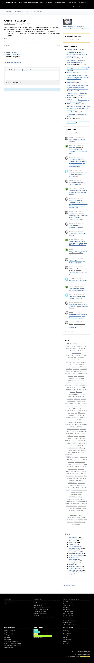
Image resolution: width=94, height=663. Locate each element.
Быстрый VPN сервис (9, 630)
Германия (82, 499)
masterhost (70, 82)
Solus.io (77, 466)
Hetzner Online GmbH (72, 403)
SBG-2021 (77, 459)
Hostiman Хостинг (71, 60)
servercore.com (77, 464)
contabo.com (83, 371)
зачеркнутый (11, 70)
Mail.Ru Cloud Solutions (73, 429)
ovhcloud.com (76, 443)
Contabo (76, 371)
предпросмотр (17, 82)
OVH (86, 440)
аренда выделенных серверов (79, 490)
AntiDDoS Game (72, 357)
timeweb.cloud (79, 476)
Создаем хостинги (9, 647)
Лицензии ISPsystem (74, 552)
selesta (69, 112)
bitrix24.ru (71, 364)
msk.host (83, 433)
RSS (78, 39)
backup (78, 362)
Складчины (8, 11)
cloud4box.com (82, 367)
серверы (83, 517)
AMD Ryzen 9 (73, 350)
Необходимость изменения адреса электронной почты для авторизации (78, 325)
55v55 (88, 653)
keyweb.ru (70, 419)
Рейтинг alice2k (38, 605)
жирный (7, 70)
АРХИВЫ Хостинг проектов (41, 609)
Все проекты (37, 602)
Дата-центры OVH (74, 537)
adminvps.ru (73, 346)
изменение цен (82, 506)
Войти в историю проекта (40, 613)
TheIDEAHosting (70, 476)
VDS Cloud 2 (66, 609)
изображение (22, 70)
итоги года (69, 508)
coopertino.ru (68, 373)
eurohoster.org (69, 385)
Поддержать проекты (69, 585)
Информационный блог (40, 604)
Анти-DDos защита (68, 602)
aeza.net (79, 346)
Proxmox (83, 450)
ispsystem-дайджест (70, 417)
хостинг (70, 522)
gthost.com (70, 399)
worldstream (81, 483)
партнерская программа (81, 513)
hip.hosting (84, 403)
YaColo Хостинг (73, 559)
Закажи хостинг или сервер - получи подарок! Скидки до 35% (78, 108)
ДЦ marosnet (83, 503)
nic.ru (66, 441)
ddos (75, 376)
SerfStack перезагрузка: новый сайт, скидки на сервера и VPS (77, 54)
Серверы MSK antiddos (69, 624)
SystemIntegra (76, 473)
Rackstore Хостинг (74, 557)
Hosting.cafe (7, 637)
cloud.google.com (71, 367)
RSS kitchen (74, 28)
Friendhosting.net (73, 394)
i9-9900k (80, 406)
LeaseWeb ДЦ (73, 564)
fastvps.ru (84, 385)
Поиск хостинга (8, 639)
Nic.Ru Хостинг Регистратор (76, 555)
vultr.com (71, 480)
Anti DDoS (80, 350)
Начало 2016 (66, 632)
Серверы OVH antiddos (69, 621)
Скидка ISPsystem (18, 11)
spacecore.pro (72, 469)
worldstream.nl (72, 485)
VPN (81, 478)
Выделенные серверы (76, 497)
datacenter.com (82, 373)
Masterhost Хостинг (72, 85)
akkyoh (68, 103)
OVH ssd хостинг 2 (68, 615)
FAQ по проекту (83, 2)
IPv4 (72, 413)
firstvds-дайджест (72, 390)
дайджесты (86, 28)
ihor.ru (74, 408)
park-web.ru (80, 445)
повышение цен (72, 515)
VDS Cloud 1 (66, 607)
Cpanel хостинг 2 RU (68, 605)
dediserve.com (72, 380)
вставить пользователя (27, 70)
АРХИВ (80, 28)
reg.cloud (85, 455)
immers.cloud (80, 408)
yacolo (67, 487)
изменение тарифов (71, 506)
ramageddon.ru (77, 455)
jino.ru (85, 417)
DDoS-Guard (81, 376)
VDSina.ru (75, 478)
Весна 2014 (66, 636)
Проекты (28, 11)
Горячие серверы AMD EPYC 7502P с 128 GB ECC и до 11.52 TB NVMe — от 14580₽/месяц (78, 243)
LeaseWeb (80, 422)
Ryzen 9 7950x (69, 459)
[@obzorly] (67, 22)
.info (89, 654)
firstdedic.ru (77, 387)
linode (76, 424)
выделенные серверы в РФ (29, 42)
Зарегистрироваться (84, 7)
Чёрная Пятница (79, 522)
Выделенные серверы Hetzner (12, 54)
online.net (80, 441)
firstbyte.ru (70, 387)
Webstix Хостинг (71, 121)
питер (20, 42)
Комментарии (69, 133)
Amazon (85, 346)
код (20, 70)
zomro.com (83, 487)
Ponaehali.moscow (72, 448)
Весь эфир (67, 332)
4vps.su (83, 344)
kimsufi (76, 419)
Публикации (78, 133)
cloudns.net (83, 369)
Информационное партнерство (42, 607)
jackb (70, 170)
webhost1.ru (79, 480)
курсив (9, 70)
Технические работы (81, 519)
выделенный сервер (73, 499)
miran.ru (77, 433)
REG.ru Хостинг (73, 541)
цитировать (17, 70)
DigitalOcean (80, 380)
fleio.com (72, 392)
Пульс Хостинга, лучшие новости (12, 643)
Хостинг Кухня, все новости (11, 641)
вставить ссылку (25, 70)
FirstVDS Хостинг (73, 542)
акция (67, 490)
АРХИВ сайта (72, 2)
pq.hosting (82, 448)
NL (70, 440)
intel (69, 413)
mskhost (70, 436)
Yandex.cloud (74, 487)
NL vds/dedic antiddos (69, 611)
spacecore (83, 466)
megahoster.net (83, 431)
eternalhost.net (83, 382)
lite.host (72, 426)
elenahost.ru (68, 382)
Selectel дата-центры (75, 539)
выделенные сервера (76, 494)
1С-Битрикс (77, 343)
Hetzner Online (81, 401)
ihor (70, 408)
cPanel (75, 373)
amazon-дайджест (71, 348)
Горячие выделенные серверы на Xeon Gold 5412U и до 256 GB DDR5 (78, 192)
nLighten (74, 440)
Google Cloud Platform (74, 396)
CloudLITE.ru (76, 369)
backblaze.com (70, 362)
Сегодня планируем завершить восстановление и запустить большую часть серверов (78, 316)
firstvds (83, 387)
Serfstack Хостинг (71, 52)
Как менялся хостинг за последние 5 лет (44, 617)
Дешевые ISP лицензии (69, 617)
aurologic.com (79, 360)
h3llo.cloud (77, 399)
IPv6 (76, 413)
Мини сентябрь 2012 (68, 639)
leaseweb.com (69, 424)
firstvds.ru (82, 390)
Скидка (68, 519)
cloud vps (81, 364)
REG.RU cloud (75, 457)
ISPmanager (81, 413)
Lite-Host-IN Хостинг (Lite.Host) (75, 106)
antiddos (84, 355)
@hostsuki (66, 26)
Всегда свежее (38, 11)
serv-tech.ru (68, 464)
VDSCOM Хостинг (71, 100)
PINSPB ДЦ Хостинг (9, 24)
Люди (42, 2)
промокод (81, 515)
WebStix (69, 118)
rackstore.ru (68, 455)
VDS (85, 476)
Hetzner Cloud (71, 401)
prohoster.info (76, 450)
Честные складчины (68, 619)
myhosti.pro (82, 436)
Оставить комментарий (12, 63)
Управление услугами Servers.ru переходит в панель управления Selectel (78, 306)
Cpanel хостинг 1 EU (68, 604)
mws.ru (76, 436)
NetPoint (82, 438)
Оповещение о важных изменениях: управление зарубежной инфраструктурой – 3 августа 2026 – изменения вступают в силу (78, 203)
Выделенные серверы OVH (11, 52)
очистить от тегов (30, 70)
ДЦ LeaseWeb (75, 503)
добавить (8, 82)
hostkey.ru (68, 406)
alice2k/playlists (80, 26)
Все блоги (67, 577)
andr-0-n (71, 294)
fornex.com (79, 392)
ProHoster (69, 450)
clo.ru (76, 364)
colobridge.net (69, 371)
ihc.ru (85, 406)
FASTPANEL (78, 385)
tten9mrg (71, 278)
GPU (83, 396)
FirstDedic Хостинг (74, 550)
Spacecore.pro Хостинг (73, 67)
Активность (49, 2)
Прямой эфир (70, 129)
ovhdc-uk (84, 443)
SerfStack (69, 49)
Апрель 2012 (66, 641)
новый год (80, 510)
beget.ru (83, 362)
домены (67, 503)
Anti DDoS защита (76, 353)
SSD (75, 471)
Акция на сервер (10, 42)
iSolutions (69, 72)
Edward (71, 145)
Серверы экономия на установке (12, 645)
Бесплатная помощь (60, 2)
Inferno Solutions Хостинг (74, 75)
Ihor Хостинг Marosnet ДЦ (76, 553)
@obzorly (72, 26)
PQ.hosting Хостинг (74, 561)
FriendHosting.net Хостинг (76, 570)
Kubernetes (82, 419)
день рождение (70, 501)
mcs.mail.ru (75, 431)
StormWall (83, 471)
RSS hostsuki (66, 28)
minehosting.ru (70, 433)
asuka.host (72, 360)
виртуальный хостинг (76, 492)
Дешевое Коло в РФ (68, 622)
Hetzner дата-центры (75, 546)
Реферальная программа (73, 517)
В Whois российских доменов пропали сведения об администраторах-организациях (78, 270)
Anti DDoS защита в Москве (73, 355)
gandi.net (82, 394)
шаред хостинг (76, 524)
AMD (79, 348)
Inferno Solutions (70, 410)
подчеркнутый (14, 70)
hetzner (83, 399)
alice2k (7, 45)
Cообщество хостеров (40, 611)
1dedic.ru (70, 344)
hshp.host (74, 406)
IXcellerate (80, 417)
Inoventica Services (82, 410)
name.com (70, 438)
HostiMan (69, 58)
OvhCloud (68, 443)
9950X (67, 346)
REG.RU (68, 457)
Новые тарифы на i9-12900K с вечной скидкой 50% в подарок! (78, 68)
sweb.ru (69, 473)
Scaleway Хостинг (73, 563)
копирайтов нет (86, 651)
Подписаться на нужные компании (28, 2)
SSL (78, 471)
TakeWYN (83, 473)
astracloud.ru (81, 357)
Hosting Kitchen (10, 2)
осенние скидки (69, 513)
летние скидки (77, 508)
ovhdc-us (72, 445)
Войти (74, 7)
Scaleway (84, 459)
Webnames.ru (72, 483)
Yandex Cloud (72, 544)
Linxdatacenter (83, 424)
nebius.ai (76, 438)
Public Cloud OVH (72, 452)
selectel (71, 462)
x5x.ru (78, 485)
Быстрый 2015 (67, 634)
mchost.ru (67, 431)
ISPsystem (81, 415)
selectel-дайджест (80, 462)
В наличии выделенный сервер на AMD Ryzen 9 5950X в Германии (78, 253)
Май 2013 (65, 637)
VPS (84, 478)
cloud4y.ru (69, 369)
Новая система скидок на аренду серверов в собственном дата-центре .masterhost (77, 87)
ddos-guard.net (73, 378)
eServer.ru (75, 382)
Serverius (85, 464)
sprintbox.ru (81, 469)
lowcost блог (7, 636)
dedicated (81, 378)
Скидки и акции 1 (8, 632)
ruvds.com (83, 457)
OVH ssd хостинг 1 (68, 613)
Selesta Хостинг (71, 114)
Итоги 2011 (66, 643)
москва (84, 508)
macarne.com (78, 426)
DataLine (70, 376)
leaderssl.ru (72, 422)
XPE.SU (83, 485)
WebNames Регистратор (75, 548)
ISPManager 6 (72, 415)
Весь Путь (65, 630)
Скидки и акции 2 (8, 634)
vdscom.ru (69, 478)
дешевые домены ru (81, 501)
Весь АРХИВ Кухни (38, 637)
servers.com (70, 466)
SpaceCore (70, 64)
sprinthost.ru (69, 471)
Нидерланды (72, 510)
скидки (16, 42)
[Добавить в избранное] (11, 45)
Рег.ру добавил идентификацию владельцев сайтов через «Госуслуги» (78, 174)
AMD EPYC (83, 348)
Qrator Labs (81, 452)
